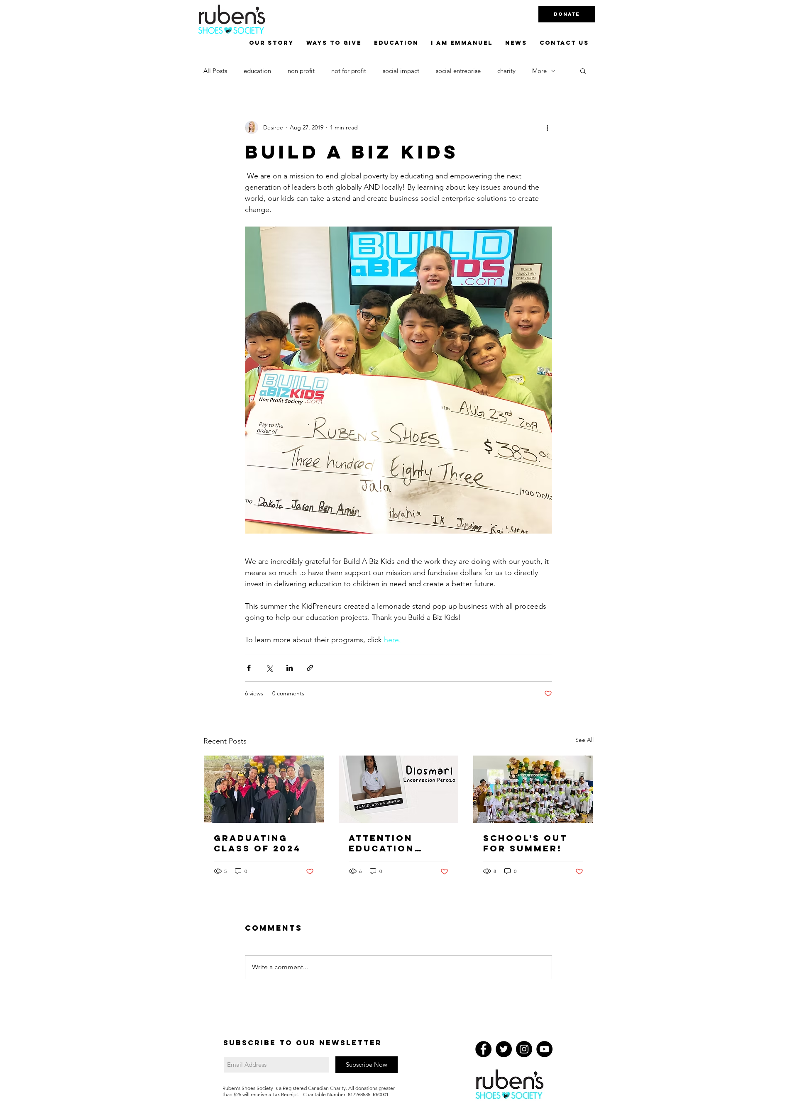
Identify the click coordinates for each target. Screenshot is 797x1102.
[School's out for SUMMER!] (533, 789)
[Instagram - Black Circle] (524, 1049)
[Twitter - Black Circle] (504, 1049)
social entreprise (458, 71)
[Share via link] (310, 668)
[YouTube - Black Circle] (544, 1049)
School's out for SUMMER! (525, 843)
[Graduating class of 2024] (264, 789)
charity (506, 71)
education (257, 71)
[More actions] (547, 127)
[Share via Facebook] (249, 668)
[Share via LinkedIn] (289, 668)
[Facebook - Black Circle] (483, 1049)
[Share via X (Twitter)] (269, 668)
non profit (301, 71)
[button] (583, 70)
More (539, 71)
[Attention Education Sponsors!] (399, 789)
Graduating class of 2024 (257, 843)
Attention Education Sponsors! (381, 843)
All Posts (215, 71)
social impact (401, 71)
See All (584, 740)
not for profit (348, 71)
